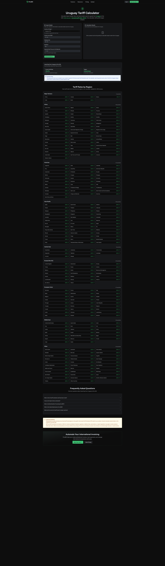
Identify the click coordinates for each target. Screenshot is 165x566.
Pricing (87, 2)
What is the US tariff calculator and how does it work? (55, 397)
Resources (80, 2)
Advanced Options (49, 56)
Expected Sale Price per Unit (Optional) (52, 49)
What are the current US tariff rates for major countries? (56, 410)
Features (73, 2)
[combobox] (62, 31)
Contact (92, 2)
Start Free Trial (77, 442)
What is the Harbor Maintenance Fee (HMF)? (53, 407)
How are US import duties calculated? (52, 400)
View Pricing (88, 442)
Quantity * (46, 44)
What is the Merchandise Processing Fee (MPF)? (54, 404)
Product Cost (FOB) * (48, 35)
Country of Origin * (48, 29)
